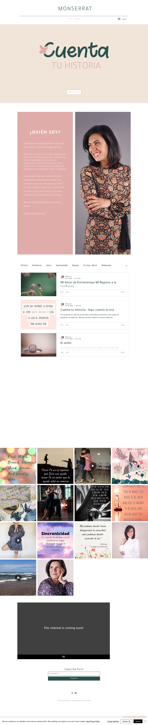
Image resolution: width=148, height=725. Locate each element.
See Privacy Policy (93, 721)
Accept (138, 721)
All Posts (24, 266)
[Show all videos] (63, 657)
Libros (48, 266)
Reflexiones (106, 266)
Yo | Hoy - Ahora (90, 266)
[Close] (145, 721)
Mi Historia (37, 266)
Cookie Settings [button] (113, 721)
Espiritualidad (62, 266)
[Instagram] (76, 693)
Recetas (75, 266)
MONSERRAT (75, 9)
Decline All (126, 721)
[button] (126, 266)
